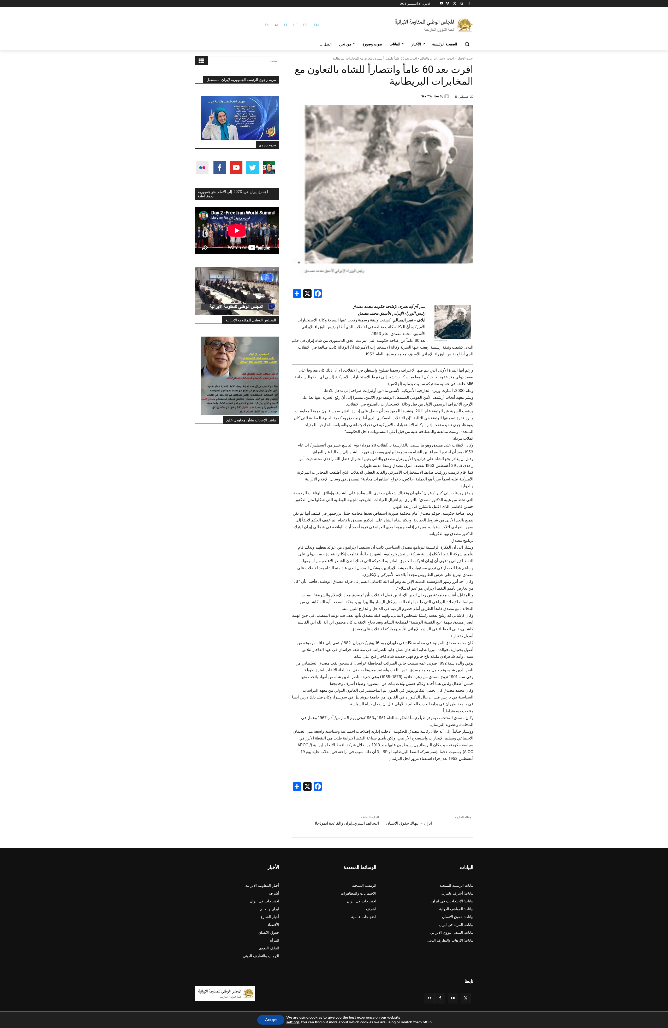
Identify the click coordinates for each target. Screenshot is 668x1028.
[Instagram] (462, 4)
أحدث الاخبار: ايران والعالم (437, 58)
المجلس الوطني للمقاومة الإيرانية (250, 320)
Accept (271, 1019)
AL (277, 25)
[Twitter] (466, 998)
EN (316, 25)
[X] (455, 4)
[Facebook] (469, 4)
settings (293, 1022)
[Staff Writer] (447, 96)
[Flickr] (430, 998)
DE (295, 25)
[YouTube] (453, 998)
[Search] (201, 60)
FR (305, 25)
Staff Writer (430, 96)
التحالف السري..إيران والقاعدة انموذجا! (347, 823)
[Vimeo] (447, 4)
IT (286, 25)
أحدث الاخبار (465, 58)
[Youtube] (441, 4)
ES (267, 25)
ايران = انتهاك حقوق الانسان (409, 823)
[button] (467, 44)
